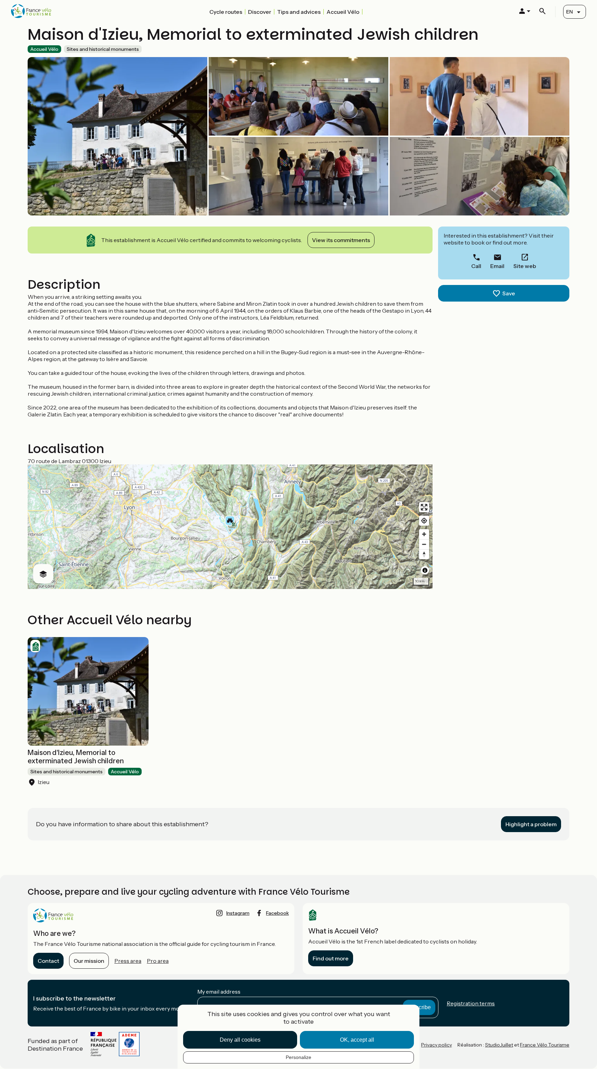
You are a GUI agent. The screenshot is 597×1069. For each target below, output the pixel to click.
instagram (237, 913)
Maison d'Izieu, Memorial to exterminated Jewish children (76, 756)
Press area (127, 960)
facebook (277, 913)
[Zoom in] (424, 534)
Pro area (158, 960)
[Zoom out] (424, 544)
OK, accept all (357, 1040)
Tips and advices (299, 11)
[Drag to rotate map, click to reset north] (424, 554)
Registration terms (471, 1003)
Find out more (331, 958)
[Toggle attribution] (425, 570)
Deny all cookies (240, 1040)
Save (508, 293)
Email (497, 265)
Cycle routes (225, 11)
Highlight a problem (531, 824)
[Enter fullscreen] (424, 507)
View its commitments (341, 240)
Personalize (298, 1057)
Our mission (89, 960)
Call (476, 265)
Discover (259, 11)
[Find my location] (424, 521)
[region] (230, 526)
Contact (48, 960)
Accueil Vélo (342, 11)
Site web (524, 265)
